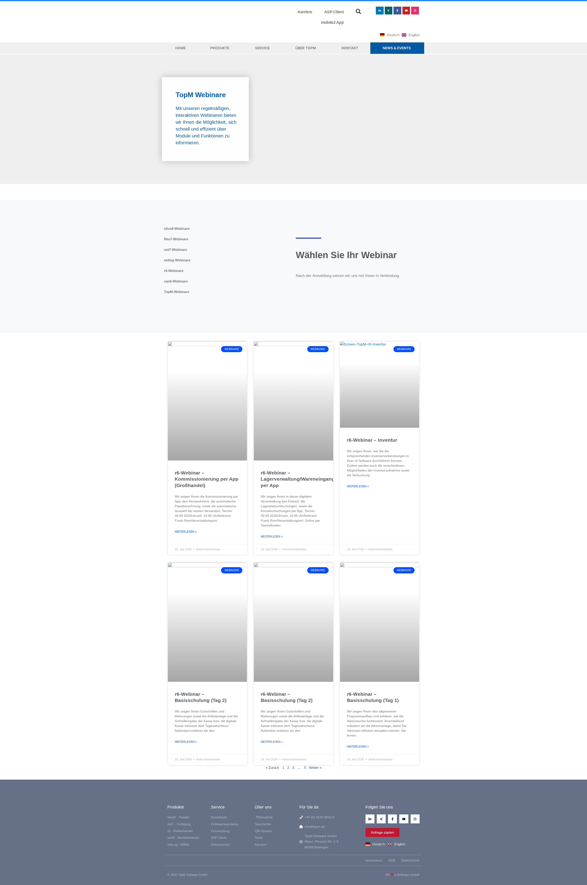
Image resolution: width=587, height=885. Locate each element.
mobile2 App (331, 22)
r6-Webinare (173, 271)
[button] (358, 11)
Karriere (305, 12)
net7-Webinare (175, 250)
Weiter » (315, 768)
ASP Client (333, 12)
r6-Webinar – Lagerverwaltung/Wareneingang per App (298, 479)
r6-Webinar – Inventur (372, 440)
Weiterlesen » (186, 531)
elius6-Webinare (177, 228)
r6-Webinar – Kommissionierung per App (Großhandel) (206, 479)
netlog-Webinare (177, 260)
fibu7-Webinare (176, 239)
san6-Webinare (176, 281)
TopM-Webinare (176, 292)
